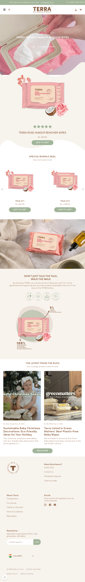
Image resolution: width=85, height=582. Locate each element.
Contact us (48, 472)
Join (37, 542)
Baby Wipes (12, 516)
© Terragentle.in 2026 (15, 569)
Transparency (12, 499)
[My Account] (76, 9)
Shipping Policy (48, 2)
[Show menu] (4, 9)
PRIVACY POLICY (12, 574)
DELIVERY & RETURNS (33, 569)
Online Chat (49, 468)
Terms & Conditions (15, 512)
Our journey (11, 503)
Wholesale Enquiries (52, 476)
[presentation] (2, 189)
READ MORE (42, 451)
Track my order (50, 481)
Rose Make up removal (46, 47)
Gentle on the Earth (15, 507)
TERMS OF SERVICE (26, 574)
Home (33, 47)
